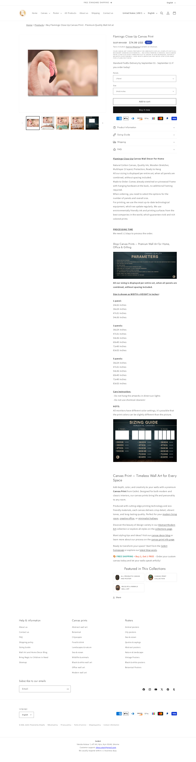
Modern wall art (79, 672)
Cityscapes (77, 637)
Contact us (24, 632)
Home (29, 25)
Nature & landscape (134, 652)
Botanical (76, 632)
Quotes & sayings (133, 642)
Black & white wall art (82, 662)
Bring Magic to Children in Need (33, 657)
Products (39, 25)
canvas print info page (162, 539)
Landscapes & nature (81, 647)
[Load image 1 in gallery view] (32, 123)
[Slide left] (22, 123)
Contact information (111, 725)
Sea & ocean (77, 652)
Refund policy (53, 725)
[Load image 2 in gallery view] (47, 123)
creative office (127, 518)
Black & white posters (135, 662)
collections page (163, 528)
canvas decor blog (161, 535)
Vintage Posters (132, 657)
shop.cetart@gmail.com (106, 747)
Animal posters (132, 627)
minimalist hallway (148, 518)
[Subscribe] (67, 689)
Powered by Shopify (37, 725)
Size (114, 85)
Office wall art (78, 667)
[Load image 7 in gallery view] (92, 123)
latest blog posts (148, 550)
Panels (115, 73)
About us (23, 627)
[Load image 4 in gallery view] (77, 123)
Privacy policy (66, 725)
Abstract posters (133, 647)
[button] (45, 13)
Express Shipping (133, 47)
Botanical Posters (133, 667)
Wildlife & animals (80, 657)
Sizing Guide (24, 647)
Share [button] (118, 597)
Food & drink (78, 642)
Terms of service (80, 725)
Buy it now (144, 109)
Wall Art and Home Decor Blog (33, 652)
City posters (130, 632)
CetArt (27, 725)
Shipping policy (26, 642)
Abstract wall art (80, 627)
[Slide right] (103, 123)
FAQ (21, 637)
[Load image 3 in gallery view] (62, 123)
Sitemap (23, 662)
